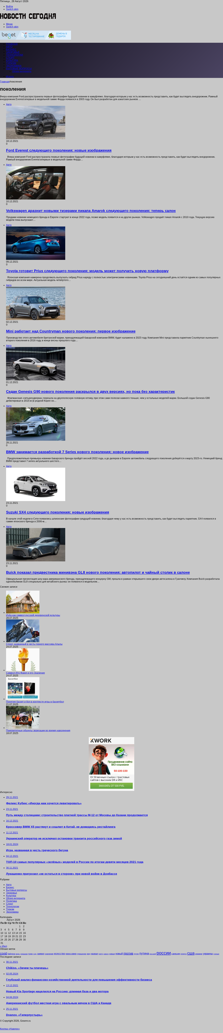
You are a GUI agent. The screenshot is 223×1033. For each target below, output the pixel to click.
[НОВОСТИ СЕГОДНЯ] (28, 19)
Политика (11, 901)
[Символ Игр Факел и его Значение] (22, 670)
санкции (175, 954)
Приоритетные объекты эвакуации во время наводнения (38, 730)
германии (24, 954)
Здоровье (13, 52)
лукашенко (81, 954)
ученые (216, 954)
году (35, 954)
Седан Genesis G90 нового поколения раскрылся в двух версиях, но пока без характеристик (90, 391)
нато (101, 954)
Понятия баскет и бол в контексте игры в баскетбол (35, 701)
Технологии (14, 55)
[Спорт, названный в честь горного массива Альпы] (22, 641)
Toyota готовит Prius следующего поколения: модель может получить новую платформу (87, 271)
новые (112, 954)
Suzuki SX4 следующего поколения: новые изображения (57, 512)
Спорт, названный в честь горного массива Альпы (34, 644)
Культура (12, 60)
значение (49, 954)
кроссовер (71, 953)
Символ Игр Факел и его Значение (25, 673)
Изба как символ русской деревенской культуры (33, 615)
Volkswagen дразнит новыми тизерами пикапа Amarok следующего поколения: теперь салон (91, 211)
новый (119, 953)
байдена (11, 954)
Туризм (11, 63)
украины (208, 953)
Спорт (10, 57)
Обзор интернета (21, 71)
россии (164, 952)
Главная (4, 81)
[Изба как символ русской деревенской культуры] (22, 612)
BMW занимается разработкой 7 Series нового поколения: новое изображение (77, 452)
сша (190, 953)
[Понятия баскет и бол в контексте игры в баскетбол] (22, 699)
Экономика (14, 66)
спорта (184, 954)
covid (3, 953)
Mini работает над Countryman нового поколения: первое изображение (70, 331)
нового (106, 954)
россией (153, 954)
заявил (40, 953)
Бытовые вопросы (19, 68)
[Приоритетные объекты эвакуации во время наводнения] (22, 727)
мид (88, 954)
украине (198, 954)
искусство (59, 953)
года (30, 954)
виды (18, 954)
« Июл (3, 946)
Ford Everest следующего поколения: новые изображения (59, 150)
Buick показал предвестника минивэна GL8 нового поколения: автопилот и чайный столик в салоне (98, 572)
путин (136, 954)
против (128, 953)
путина (144, 953)
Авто (9, 46)
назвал (94, 953)
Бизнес (11, 49)
